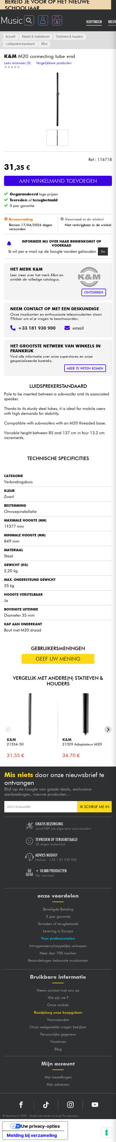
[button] (57, 138)
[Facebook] (21, 1104)
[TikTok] (46, 1104)
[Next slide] (108, 729)
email (78, 328)
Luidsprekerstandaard (20, 43)
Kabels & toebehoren (36, 36)
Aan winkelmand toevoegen (58, 181)
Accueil (10, 36)
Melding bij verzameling (32, 1135)
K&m (44, 43)
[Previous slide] (8, 729)
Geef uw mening (58, 658)
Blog (58, 1049)
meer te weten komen (85, 368)
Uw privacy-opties (40, 1126)
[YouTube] (95, 1104)
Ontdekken (93, 292)
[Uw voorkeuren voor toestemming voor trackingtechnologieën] (106, 1132)
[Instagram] (70, 1104)
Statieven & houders (69, 36)
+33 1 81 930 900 (63, 860)
